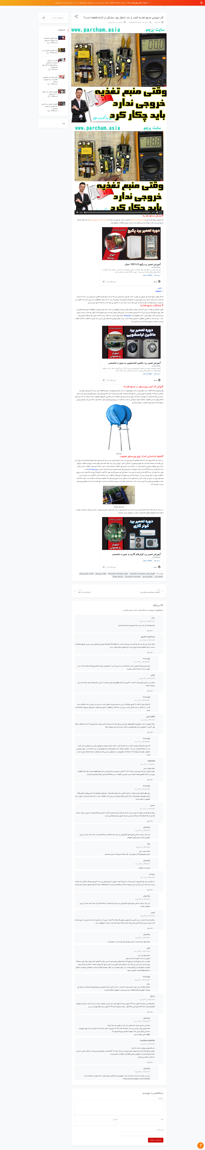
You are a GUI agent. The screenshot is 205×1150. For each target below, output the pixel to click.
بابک (153, 618)
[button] (119, 170)
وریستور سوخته (118, 577)
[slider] (117, 212)
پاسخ (149, 631)
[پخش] (77, 212)
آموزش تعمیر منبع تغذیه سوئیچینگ (142, 574)
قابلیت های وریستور (86, 574)
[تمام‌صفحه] (161, 212)
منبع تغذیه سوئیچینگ (133, 577)
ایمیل (114, 1119)
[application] (119, 170)
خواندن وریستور (100, 574)
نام (161, 1119)
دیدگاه (160, 1098)
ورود (63, 123)
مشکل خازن (159, 577)
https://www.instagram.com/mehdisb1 (136, 1079)
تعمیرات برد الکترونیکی (115, 22)
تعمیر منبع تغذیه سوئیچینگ (118, 574)
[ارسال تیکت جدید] (200, 1145)
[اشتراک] (76, 16)
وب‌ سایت (160, 1130)
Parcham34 (133, 22)
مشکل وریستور (147, 577)
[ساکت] (157, 212)
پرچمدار (152, 874)
